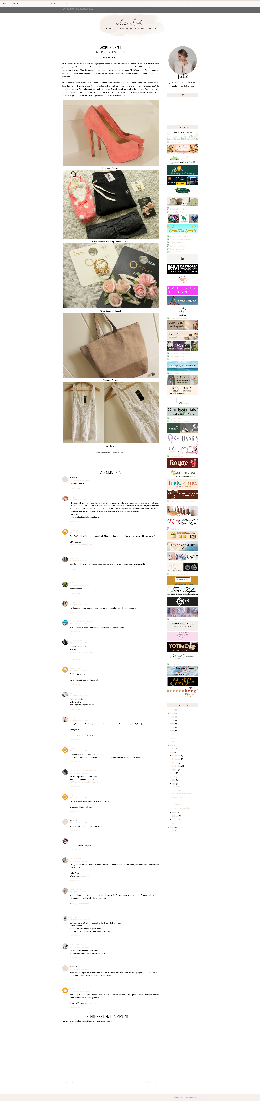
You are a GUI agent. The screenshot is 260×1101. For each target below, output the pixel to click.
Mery (72, 795)
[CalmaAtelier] (175, 360)
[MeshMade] (182, 616)
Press (43, 3)
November (176, 759)
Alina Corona (76, 640)
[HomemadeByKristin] (176, 373)
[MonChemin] (182, 329)
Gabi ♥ (73, 583)
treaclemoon (176, 790)
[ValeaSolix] (182, 571)
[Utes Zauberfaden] (182, 153)
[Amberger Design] (182, 294)
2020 (172, 731)
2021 (172, 728)
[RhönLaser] (175, 356)
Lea (71, 839)
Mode (125, 52)
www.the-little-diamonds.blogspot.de (84, 652)
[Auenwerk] (175, 456)
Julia (72, 693)
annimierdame (93, 1003)
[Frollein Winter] (177, 319)
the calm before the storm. (182, 794)
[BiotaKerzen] (182, 206)
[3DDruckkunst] (182, 540)
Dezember (176, 756)
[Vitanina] (182, 195)
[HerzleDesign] (176, 143)
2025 (172, 714)
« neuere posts (69, 1082)
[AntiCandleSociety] (178, 353)
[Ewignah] (174, 243)
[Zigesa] (174, 419)
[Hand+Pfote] (176, 246)
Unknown (74, 530)
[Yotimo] (182, 651)
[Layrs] (179, 209)
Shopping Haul (177, 797)
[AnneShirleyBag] (182, 370)
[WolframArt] (175, 252)
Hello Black (75, 859)
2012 (172, 827)
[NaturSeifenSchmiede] (182, 174)
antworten (75, 488)
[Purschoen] (182, 305)
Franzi (73, 718)
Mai (174, 780)
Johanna (73, 917)
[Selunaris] (182, 443)
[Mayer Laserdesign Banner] (178, 249)
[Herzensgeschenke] (182, 641)
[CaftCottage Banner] (176, 529)
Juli (174, 773)
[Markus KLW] (182, 394)
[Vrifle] (182, 561)
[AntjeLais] (182, 630)
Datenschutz (192, 1097)
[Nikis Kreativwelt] (178, 422)
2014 (172, 752)
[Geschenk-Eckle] (182, 164)
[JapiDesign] (182, 515)
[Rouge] (182, 467)
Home (5, 3)
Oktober (175, 763)
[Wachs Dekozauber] (182, 662)
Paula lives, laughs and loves (84, 770)
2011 (172, 831)
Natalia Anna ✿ (76, 889)
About (15, 3)
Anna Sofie (75, 945)
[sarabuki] (182, 585)
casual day (176, 804)
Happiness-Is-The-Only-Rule (81, 545)
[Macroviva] (182, 477)
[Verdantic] (182, 432)
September (176, 766)
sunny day (176, 801)
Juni (174, 777)
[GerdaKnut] (182, 315)
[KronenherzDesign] (182, 696)
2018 (172, 738)
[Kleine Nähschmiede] (179, 240)
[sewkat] (182, 505)
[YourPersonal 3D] (182, 526)
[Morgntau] (182, 350)
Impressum (178, 1097)
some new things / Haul (181, 808)
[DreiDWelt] (182, 185)
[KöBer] (182, 453)
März (174, 812)
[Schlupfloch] (182, 498)
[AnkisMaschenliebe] (182, 223)
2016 (172, 745)
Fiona (72, 497)
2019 (172, 735)
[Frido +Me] (182, 488)
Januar (175, 819)
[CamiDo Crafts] (182, 233)
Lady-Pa (73, 558)
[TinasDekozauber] (182, 550)
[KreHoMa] (183, 273)
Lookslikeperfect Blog (81, 621)
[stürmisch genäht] (178, 236)
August (175, 770)
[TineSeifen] (182, 595)
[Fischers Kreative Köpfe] (180, 574)
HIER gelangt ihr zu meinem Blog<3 (84, 782)
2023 (172, 721)
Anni (72, 989)
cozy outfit (176, 787)
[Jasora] (182, 340)
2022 (172, 724)
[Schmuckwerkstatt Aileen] (182, 284)
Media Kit (55, 3)
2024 (172, 717)
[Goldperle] (182, 384)
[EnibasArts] (182, 675)
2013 (172, 824)
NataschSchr (76, 668)
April (174, 784)
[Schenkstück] (176, 619)
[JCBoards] (182, 405)
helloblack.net (84, 876)
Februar (175, 816)
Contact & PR (29, 3)
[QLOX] (182, 263)
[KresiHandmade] (177, 665)
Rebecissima (75, 602)
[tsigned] (182, 606)
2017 (172, 742)
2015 (172, 749)
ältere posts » (152, 1082)
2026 (172, 710)
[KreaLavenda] (182, 139)
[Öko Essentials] (182, 415)
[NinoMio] (176, 212)
